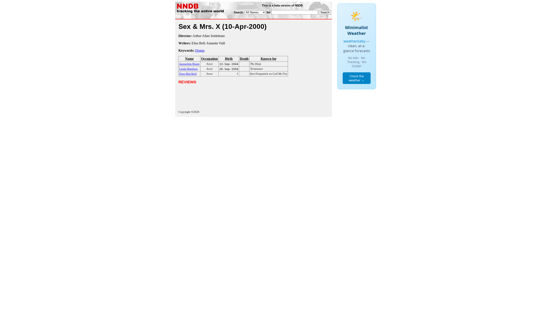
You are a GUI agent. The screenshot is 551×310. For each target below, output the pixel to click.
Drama (199, 50)
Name (189, 58)
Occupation (209, 58)
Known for (269, 58)
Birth (229, 58)
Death (244, 58)
